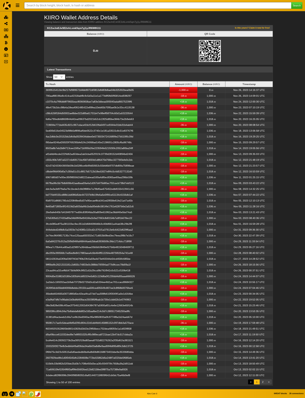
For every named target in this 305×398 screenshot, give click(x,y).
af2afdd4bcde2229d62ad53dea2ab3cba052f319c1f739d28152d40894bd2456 (89, 154)
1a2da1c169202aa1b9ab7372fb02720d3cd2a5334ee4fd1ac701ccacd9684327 (90, 282)
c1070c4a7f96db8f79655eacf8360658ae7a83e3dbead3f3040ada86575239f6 (89, 101)
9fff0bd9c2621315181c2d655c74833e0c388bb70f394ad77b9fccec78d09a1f (88, 264)
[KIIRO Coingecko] (31, 393)
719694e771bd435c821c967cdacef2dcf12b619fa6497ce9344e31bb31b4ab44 (89, 124)
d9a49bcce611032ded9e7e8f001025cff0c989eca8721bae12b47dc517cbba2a (89, 334)
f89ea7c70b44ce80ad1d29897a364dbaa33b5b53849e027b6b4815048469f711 (90, 247)
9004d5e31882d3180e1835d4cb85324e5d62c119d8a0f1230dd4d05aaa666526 (90, 276)
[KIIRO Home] (7, 5)
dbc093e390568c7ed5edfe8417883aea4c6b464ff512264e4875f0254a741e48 (89, 253)
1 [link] (257, 382)
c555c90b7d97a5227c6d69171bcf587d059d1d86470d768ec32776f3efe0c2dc (89, 159)
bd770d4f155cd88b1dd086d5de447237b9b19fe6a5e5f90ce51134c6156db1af (89, 194)
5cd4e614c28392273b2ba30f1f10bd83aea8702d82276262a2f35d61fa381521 (89, 340)
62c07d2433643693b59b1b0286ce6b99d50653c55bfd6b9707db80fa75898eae (90, 165)
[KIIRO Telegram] (12, 393)
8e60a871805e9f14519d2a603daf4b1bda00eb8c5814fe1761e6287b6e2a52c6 (90, 206)
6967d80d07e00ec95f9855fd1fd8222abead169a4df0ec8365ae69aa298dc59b (89, 177)
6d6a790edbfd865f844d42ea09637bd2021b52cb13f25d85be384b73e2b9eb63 (90, 119)
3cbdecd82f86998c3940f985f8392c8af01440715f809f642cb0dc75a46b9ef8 (88, 375)
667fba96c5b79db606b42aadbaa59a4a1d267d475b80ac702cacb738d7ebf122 (90, 183)
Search (297, 5)
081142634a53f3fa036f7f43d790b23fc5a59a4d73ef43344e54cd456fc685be (88, 258)
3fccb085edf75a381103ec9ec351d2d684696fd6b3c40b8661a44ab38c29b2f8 (89, 223)
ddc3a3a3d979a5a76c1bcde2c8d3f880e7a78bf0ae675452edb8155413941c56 (90, 189)
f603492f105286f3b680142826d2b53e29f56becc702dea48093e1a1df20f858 (88, 328)
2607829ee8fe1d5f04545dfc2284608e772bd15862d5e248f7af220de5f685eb (89, 357)
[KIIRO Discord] (4, 393)
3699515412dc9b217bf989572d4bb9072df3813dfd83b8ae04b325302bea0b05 (90, 90)
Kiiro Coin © (152, 394)
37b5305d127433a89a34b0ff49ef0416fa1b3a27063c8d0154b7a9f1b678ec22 (89, 218)
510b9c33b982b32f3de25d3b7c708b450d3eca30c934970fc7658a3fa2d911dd (89, 363)
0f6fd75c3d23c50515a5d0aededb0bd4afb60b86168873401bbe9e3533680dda (90, 352)
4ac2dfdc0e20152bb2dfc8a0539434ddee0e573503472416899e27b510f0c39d (89, 136)
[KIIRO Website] (18, 393)
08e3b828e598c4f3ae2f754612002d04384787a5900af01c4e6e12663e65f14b (89, 305)
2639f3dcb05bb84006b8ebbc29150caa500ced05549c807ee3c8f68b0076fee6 (89, 288)
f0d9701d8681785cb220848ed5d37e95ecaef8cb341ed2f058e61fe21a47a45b (89, 200)
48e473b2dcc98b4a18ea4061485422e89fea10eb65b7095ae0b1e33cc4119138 (90, 107)
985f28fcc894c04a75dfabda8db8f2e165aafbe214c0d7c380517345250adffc (88, 311)
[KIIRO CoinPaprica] (38, 393)
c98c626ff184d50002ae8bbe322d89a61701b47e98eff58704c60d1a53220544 (89, 113)
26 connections (296, 393)
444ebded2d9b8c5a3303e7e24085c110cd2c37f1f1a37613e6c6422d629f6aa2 (89, 229)
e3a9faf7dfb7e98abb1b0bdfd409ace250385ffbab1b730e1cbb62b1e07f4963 (88, 299)
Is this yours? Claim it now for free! (252, 28)
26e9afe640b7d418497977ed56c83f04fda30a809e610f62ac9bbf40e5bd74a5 (89, 212)
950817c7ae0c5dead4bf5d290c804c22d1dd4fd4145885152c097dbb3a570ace (90, 322)
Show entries (60, 77)
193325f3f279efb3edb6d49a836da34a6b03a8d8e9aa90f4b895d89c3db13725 (89, 346)
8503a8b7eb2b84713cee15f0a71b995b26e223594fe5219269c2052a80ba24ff (89, 148)
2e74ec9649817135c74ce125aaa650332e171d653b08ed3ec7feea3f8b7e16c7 (90, 235)
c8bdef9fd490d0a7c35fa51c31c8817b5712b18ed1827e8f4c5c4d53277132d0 (89, 171)
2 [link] (263, 382)
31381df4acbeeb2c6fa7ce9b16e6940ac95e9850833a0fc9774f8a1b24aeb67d (89, 317)
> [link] (269, 382)
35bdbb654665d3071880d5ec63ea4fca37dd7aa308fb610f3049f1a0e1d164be (89, 293)
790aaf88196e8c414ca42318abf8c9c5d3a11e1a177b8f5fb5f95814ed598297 (89, 95)
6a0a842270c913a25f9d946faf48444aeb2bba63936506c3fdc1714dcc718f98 (89, 241)
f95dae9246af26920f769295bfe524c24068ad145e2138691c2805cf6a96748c (89, 142)
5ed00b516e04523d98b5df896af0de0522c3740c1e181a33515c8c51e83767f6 (89, 130)
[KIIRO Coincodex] (25, 393)
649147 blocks (280, 393)
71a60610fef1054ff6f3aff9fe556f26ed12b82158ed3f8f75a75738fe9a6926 (87, 369)
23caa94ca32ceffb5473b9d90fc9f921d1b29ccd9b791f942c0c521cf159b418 (88, 270)
